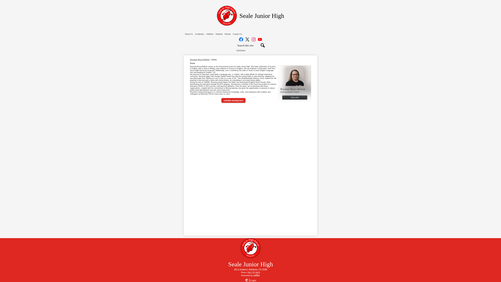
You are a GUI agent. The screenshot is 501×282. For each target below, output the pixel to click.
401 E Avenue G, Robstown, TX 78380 (250, 269)
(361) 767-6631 (253, 272)
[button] (189, 34)
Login (250, 280)
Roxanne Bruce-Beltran (200, 59)
